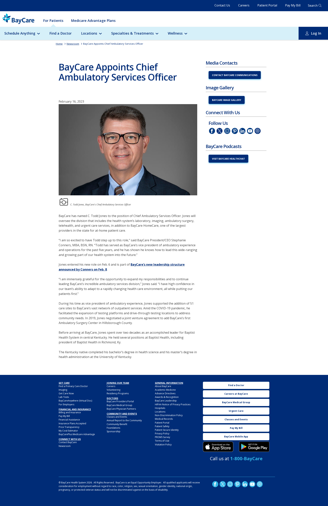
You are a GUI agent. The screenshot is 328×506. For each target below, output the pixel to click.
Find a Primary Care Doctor (73, 386)
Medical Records (164, 418)
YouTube (250, 131)
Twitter (220, 131)
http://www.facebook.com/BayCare (212, 131)
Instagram (227, 131)
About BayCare (163, 386)
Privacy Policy (162, 433)
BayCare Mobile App (236, 436)
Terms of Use (162, 440)
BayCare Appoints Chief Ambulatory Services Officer (113, 43)
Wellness (175, 33)
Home (59, 43)
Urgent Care (236, 411)
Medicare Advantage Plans (93, 20)
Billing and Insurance (70, 412)
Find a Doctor (60, 33)
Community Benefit (117, 424)
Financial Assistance (69, 419)
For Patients (53, 20)
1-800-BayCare (246, 458)
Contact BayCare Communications (234, 75)
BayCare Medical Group (119, 405)
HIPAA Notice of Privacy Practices (172, 404)
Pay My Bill (292, 5)
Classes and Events (117, 416)
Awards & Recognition (167, 397)
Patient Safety (162, 426)
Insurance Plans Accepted (72, 423)
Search (313, 5)
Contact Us (222, 5)
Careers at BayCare (236, 393)
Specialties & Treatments (132, 33)
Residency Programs (118, 393)
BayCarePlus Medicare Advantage (77, 434)
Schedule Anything (19, 33)
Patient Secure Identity (167, 430)
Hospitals (160, 408)
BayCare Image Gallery (226, 100)
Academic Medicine (165, 389)
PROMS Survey (162, 437)
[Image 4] (254, 447)
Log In (316, 33)
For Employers (66, 404)
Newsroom (73, 43)
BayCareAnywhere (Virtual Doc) (75, 400)
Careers (243, 5)
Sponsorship (113, 431)
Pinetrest (235, 131)
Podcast (258, 131)
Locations (89, 33)
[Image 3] (218, 447)
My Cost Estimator (68, 430)
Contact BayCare (68, 442)
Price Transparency (69, 427)
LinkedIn (242, 131)
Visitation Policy (163, 444)
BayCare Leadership (166, 400)
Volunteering (113, 389)
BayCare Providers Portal (120, 401)
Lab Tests (64, 397)
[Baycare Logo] (18, 18)
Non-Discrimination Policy (169, 415)
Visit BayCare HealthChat (228, 158)
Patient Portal (267, 5)
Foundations (113, 427)
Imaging (63, 389)
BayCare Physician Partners (121, 408)
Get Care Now (66, 393)
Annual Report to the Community (124, 420)
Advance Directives (165, 393)
